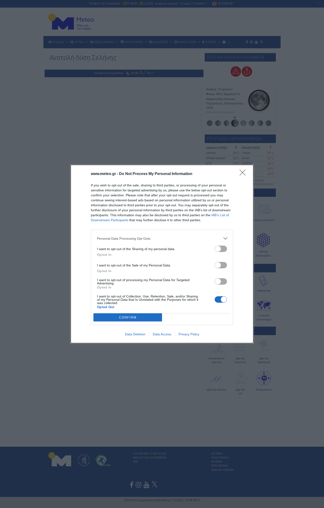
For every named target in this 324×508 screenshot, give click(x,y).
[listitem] (162, 238)
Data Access (162, 334)
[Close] (244, 174)
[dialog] (162, 254)
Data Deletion (135, 334)
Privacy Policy (189, 334)
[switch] (221, 249)
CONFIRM (128, 317)
